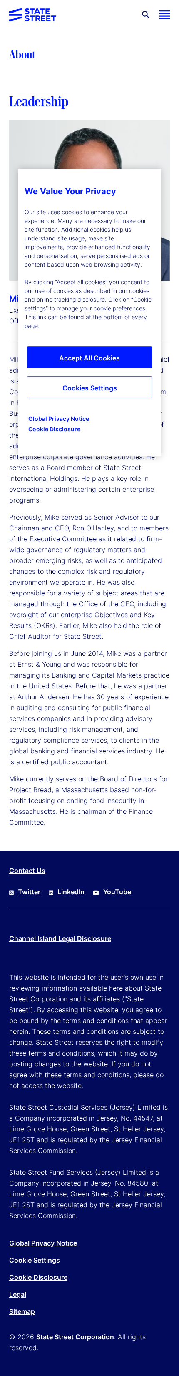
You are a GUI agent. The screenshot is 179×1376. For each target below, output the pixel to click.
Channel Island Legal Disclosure (60, 938)
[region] (89, 313)
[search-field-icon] (146, 15)
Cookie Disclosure (38, 1277)
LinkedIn (71, 892)
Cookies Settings (89, 388)
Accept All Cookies (89, 358)
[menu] (164, 15)
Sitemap (22, 1311)
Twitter (29, 892)
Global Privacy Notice (43, 1243)
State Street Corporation (75, 1337)
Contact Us (27, 870)
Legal (17, 1294)
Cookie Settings (34, 1260)
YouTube (117, 892)
